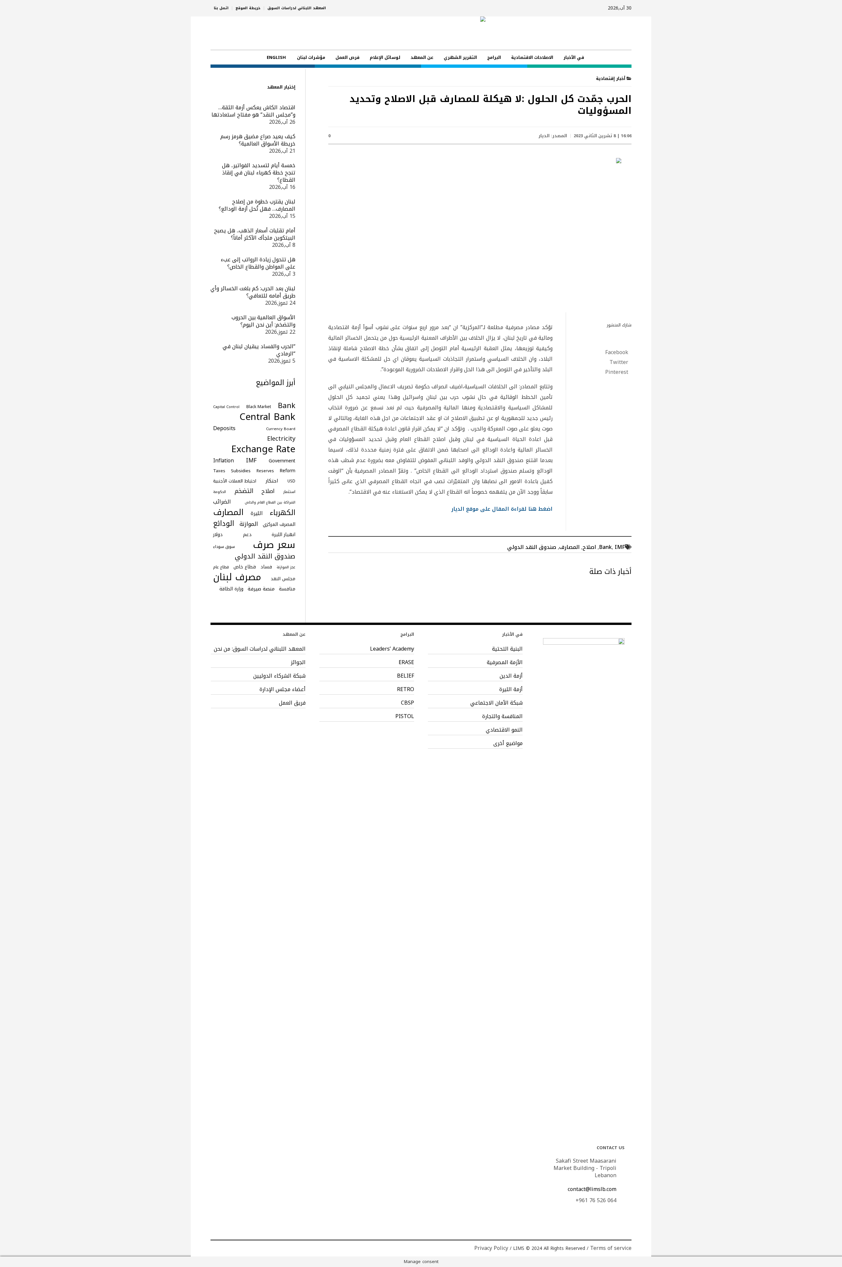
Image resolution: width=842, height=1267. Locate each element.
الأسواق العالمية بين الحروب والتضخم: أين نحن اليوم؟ (263, 321)
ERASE (406, 662)
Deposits (224, 428)
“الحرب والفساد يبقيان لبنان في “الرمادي (259, 350)
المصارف (569, 547)
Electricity (281, 439)
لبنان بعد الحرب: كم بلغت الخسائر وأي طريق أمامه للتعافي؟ (252, 292)
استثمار (289, 491)
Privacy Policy (491, 1248)
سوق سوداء (224, 547)
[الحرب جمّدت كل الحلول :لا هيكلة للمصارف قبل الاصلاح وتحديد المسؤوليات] (479, 233)
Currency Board (280, 428)
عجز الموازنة (286, 567)
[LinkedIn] (216, 1248)
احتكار (271, 480)
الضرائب (222, 502)
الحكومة (219, 491)
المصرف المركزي (279, 524)
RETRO (405, 689)
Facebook (616, 352)
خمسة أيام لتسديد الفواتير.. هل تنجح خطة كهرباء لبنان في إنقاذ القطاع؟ (258, 172)
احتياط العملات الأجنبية (234, 481)
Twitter (618, 362)
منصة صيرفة (261, 588)
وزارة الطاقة (231, 588)
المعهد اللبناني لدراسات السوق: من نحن (260, 649)
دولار (218, 534)
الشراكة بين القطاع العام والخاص (270, 502)
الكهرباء (282, 513)
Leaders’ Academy (392, 649)
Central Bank (267, 417)
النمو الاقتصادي (504, 730)
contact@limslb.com (592, 1189)
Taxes (219, 471)
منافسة (287, 588)
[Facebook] (247, 1248)
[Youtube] (226, 1248)
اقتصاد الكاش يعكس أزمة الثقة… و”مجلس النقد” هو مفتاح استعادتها (253, 111)
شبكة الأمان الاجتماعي (496, 703)
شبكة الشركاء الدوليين (279, 676)
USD (291, 481)
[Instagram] (236, 1248)
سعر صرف (274, 545)
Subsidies (241, 471)
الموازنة (248, 524)
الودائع (223, 524)
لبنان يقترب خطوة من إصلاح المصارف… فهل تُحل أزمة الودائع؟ (257, 205)
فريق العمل (292, 703)
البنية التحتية (507, 649)
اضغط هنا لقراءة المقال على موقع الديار (501, 509)
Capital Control (226, 406)
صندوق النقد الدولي (531, 547)
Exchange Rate (263, 449)
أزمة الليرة (511, 689)
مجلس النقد (283, 578)
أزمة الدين (511, 676)
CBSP (407, 703)
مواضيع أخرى (508, 743)
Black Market (258, 407)
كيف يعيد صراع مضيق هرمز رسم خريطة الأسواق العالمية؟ (257, 140)
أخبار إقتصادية (610, 78)
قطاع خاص (245, 566)
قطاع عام (221, 567)
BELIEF (405, 676)
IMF (620, 547)
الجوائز (298, 662)
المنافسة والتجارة (502, 716)
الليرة (257, 513)
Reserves (265, 471)
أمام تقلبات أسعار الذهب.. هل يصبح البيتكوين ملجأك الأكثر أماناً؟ (254, 234)
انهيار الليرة (283, 534)
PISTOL (404, 716)
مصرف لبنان (237, 577)
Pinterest (616, 372)
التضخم (244, 491)
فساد (266, 566)
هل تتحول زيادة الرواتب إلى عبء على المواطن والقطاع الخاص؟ (258, 263)
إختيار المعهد (281, 87)
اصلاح (589, 547)
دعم (247, 534)
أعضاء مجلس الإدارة (283, 689)
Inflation (223, 460)
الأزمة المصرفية (505, 662)
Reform (287, 471)
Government (282, 460)
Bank (605, 547)
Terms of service (611, 1248)
